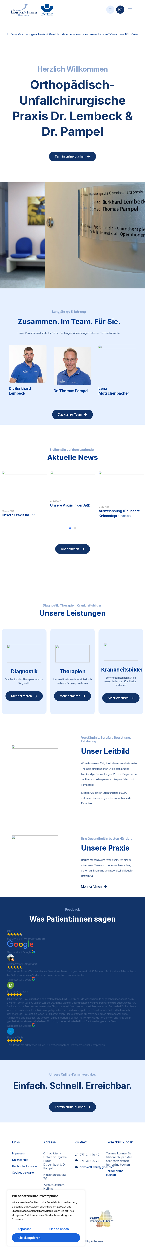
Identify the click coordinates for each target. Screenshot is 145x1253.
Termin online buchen (114, 1172)
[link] (24, 10)
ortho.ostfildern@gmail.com (97, 1167)
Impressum (19, 1153)
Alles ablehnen (58, 1229)
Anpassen (24, 1229)
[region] (46, 1218)
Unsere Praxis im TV (18, 515)
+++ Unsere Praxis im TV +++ (73, 34)
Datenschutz (20, 1160)
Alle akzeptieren (29, 1238)
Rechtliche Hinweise (24, 1166)
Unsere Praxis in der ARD (70, 505)
